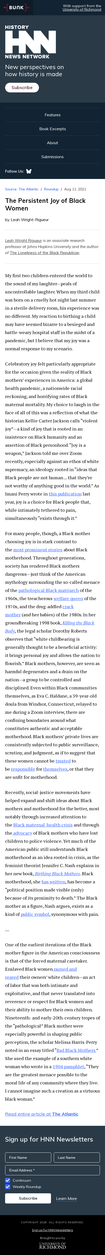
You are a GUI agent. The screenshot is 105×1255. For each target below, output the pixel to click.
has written (53, 882)
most (18, 550)
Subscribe (22, 87)
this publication (65, 494)
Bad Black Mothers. (76, 1050)
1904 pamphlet (68, 1066)
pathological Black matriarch (48, 590)
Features (53, 114)
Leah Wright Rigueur (23, 240)
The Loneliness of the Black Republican (44, 252)
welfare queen (68, 598)
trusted (63, 761)
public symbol (35, 914)
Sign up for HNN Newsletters (52, 1230)
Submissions (52, 156)
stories (54, 550)
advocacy (22, 833)
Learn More (66, 1198)
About (52, 142)
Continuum (22, 1180)
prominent (35, 550)
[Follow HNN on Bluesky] (28, 171)
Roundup (51, 189)
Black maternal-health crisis (43, 825)
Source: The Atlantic (21, 189)
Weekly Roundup (27, 1186)
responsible (23, 769)
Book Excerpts (52, 128)
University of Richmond (82, 9)
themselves (55, 769)
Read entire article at (41, 1114)
